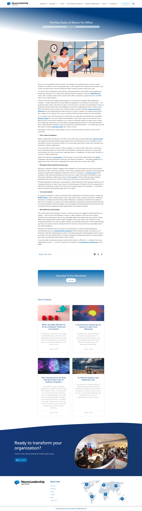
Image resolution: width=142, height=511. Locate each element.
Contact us (126, 4)
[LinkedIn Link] (94, 254)
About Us (53, 486)
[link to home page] (29, 482)
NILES (62, 4)
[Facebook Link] (101, 254)
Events (52, 491)
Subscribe (71, 280)
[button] (44, 3)
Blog (52, 497)
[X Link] (98, 254)
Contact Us (54, 500)
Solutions (53, 489)
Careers (53, 494)
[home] (17, 3)
